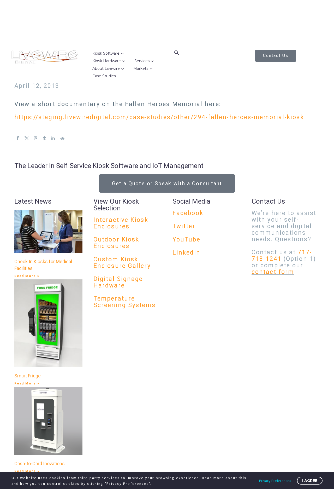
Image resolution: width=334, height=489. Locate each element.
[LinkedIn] (53, 138)
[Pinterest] (35, 138)
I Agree (309, 480)
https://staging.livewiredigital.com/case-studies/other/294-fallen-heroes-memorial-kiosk (159, 117)
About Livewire (106, 68)
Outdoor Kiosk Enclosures (116, 243)
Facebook (187, 213)
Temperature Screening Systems (124, 302)
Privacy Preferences (275, 480)
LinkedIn (186, 252)
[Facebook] (18, 138)
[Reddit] (62, 138)
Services (142, 61)
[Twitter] (27, 138)
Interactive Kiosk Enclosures (120, 223)
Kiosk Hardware (106, 61)
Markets (140, 68)
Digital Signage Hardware (118, 282)
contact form (273, 271)
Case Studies (104, 76)
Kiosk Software (106, 53)
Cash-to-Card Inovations (39, 463)
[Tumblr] (44, 138)
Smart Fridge (27, 375)
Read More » (26, 276)
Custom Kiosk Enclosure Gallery (122, 262)
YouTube (186, 239)
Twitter (183, 226)
